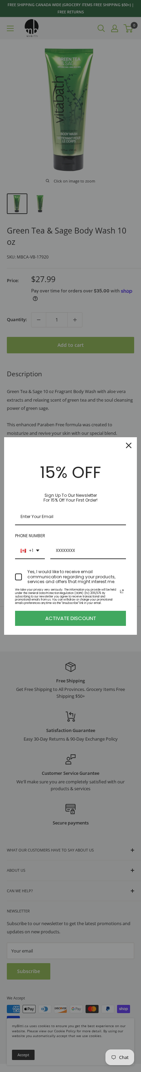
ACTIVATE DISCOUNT (70, 618)
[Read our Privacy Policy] (122, 591)
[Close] (128, 445)
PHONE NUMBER (30, 536)
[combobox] (30, 551)
